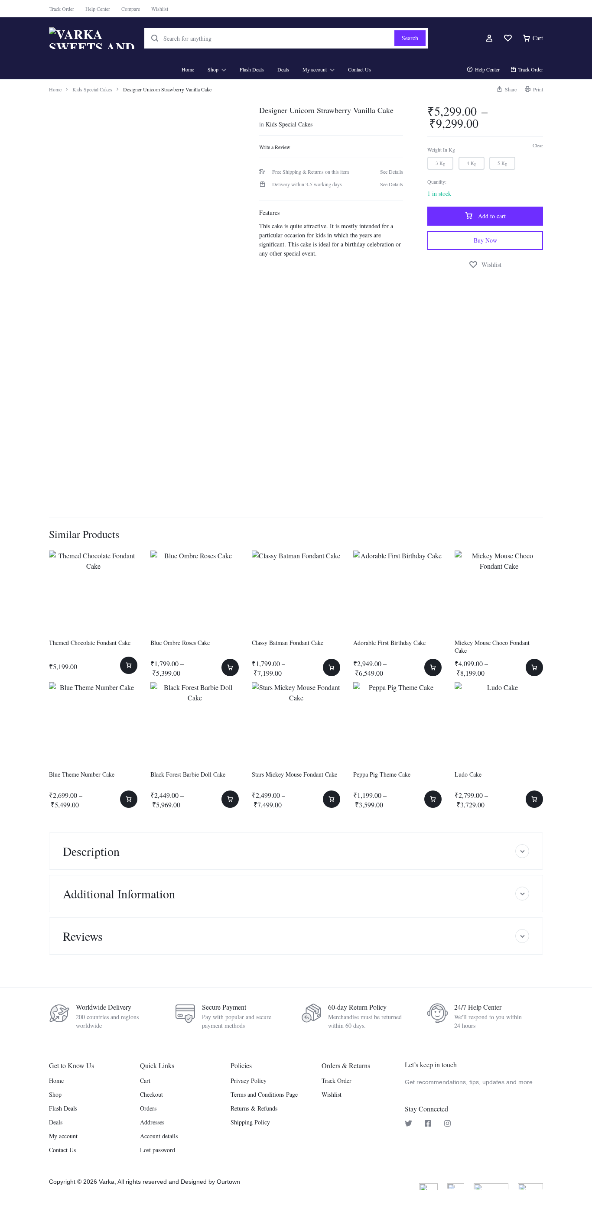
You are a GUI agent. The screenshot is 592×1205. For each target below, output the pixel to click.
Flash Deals (252, 69)
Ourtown (228, 1181)
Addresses (152, 1122)
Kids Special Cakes (92, 89)
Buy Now (485, 240)
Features (269, 212)
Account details (159, 1136)
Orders (148, 1108)
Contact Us (359, 69)
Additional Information (119, 893)
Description (91, 851)
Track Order (61, 8)
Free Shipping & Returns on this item (310, 171)
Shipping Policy (250, 1122)
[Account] (489, 38)
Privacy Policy (249, 1081)
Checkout (151, 1094)
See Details (391, 171)
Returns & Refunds (254, 1108)
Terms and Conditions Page (264, 1094)
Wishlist (159, 8)
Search (410, 38)
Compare (130, 8)
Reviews (83, 936)
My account (315, 69)
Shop (213, 69)
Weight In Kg (441, 149)
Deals (283, 69)
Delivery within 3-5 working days (307, 184)
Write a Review (274, 147)
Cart (145, 1081)
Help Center (97, 8)
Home (188, 69)
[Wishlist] (508, 38)
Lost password (157, 1150)
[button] (506, 89)
